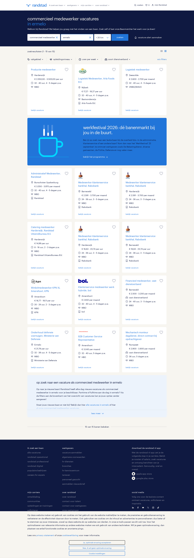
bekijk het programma (94, 157)
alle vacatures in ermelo (97, 405)
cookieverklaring (70, 535)
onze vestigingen (70, 510)
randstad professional (38, 461)
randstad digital (35, 466)
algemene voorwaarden (73, 457)
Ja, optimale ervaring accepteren (97, 542)
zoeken (120, 37)
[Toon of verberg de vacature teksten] (163, 51)
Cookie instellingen (97, 553)
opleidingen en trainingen (40, 505)
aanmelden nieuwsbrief (73, 484)
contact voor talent (71, 501)
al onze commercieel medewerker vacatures (57, 408)
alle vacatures (34, 452)
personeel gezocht (71, 479)
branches (66, 466)
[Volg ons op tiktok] (158, 507)
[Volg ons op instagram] (153, 507)
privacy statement (45, 535)
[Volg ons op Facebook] (138, 507)
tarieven (66, 475)
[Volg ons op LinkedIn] (133, 507)
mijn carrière (86, 5)
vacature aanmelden (72, 452)
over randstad (101, 5)
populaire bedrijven (36, 470)
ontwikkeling (33, 497)
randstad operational (37, 457)
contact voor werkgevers (74, 505)
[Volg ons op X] (148, 507)
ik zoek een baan (56, 5)
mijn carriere (33, 492)
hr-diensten (67, 461)
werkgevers (72, 5)
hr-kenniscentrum (70, 470)
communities (33, 501)
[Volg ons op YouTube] (143, 507)
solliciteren (32, 510)
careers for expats (36, 475)
